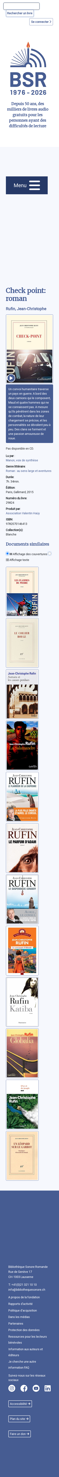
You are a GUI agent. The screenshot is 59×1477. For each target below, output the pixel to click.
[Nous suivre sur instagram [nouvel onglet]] (11, 1388)
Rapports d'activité (20, 1304)
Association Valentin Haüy (23, 513)
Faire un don (18, 1434)
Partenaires (15, 1323)
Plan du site (17, 1419)
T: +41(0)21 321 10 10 (22, 1284)
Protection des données (24, 1330)
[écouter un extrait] (11, 378)
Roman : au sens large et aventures (28, 471)
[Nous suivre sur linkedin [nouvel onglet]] (48, 1388)
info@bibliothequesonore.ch (26, 1289)
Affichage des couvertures (29, 554)
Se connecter (40, 21)
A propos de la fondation (24, 1297)
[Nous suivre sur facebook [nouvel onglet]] (23, 1388)
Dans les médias (19, 1317)
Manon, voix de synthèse (22, 460)
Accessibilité (18, 1404)
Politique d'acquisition (22, 1310)
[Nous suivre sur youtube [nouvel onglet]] (36, 1388)
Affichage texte (19, 560)
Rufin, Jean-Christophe (26, 308)
